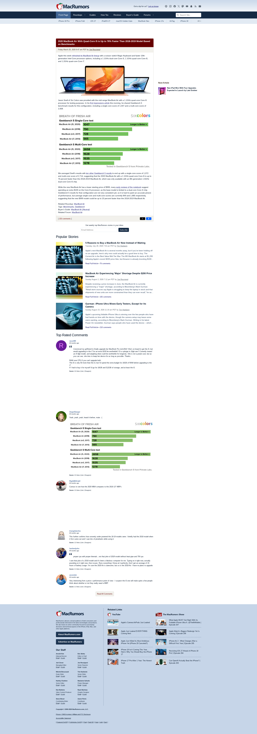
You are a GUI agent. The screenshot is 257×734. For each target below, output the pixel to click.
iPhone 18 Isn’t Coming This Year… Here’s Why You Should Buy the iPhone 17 (136, 652)
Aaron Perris (82, 699)
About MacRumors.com (69, 634)
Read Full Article (91, 264)
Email (57, 658)
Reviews (117, 15)
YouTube (116, 614)
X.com (63, 658)
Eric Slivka (81, 654)
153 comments (65, 219)
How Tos (104, 15)
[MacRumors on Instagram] (170, 6)
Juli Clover (59, 662)
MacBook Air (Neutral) (80, 209)
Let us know (153, 6)
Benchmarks (68, 207)
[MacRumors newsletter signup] (200, 6)
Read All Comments (104, 594)
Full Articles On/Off (75, 722)
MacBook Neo (143, 21)
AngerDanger (74, 412)
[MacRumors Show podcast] (166, 6)
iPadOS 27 (106, 21)
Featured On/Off (62, 722)
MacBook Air (79, 204)
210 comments (105, 327)
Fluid (85, 722)
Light (101, 722)
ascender (73, 575)
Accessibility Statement (63, 718)
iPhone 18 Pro (63, 21)
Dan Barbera (60, 690)
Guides (92, 15)
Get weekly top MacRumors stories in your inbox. (105, 225)
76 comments (105, 264)
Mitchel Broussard (62, 672)
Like (82, 371)
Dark (105, 722)
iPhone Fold (80, 21)
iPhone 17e (159, 21)
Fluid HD (91, 722)
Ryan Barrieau (83, 690)
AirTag (172, 21)
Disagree (88, 371)
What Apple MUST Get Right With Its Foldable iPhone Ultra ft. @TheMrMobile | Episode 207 (185, 622)
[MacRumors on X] (179, 6)
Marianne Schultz (84, 681)
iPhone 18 (184, 21)
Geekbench (80, 207)
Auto (96, 722)
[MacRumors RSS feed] (195, 6)
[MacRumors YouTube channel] (187, 6)
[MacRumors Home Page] (72, 6)
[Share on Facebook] (148, 218)
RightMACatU (74, 481)
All (199, 21)
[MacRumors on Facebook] (174, 6)
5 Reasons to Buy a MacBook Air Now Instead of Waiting (115, 243)
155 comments (105, 297)
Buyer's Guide (132, 15)
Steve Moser (60, 699)
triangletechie (75, 531)
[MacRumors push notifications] (191, 6)
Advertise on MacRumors (70, 642)
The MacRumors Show (173, 614)
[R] (61, 350)
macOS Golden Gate (124, 21)
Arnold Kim (60, 654)
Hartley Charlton (61, 681)
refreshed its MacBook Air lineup (85, 56)
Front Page (63, 15)
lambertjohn (74, 548)
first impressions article (99, 103)
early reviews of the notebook (128, 187)
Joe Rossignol (94, 50)
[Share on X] (142, 218)
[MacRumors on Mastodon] (182, 6)
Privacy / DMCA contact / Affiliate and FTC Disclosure (73, 714)
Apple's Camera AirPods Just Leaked (135, 622)
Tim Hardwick (122, 246)
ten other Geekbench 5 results (99, 173)
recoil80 (72, 341)
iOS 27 (93, 21)
